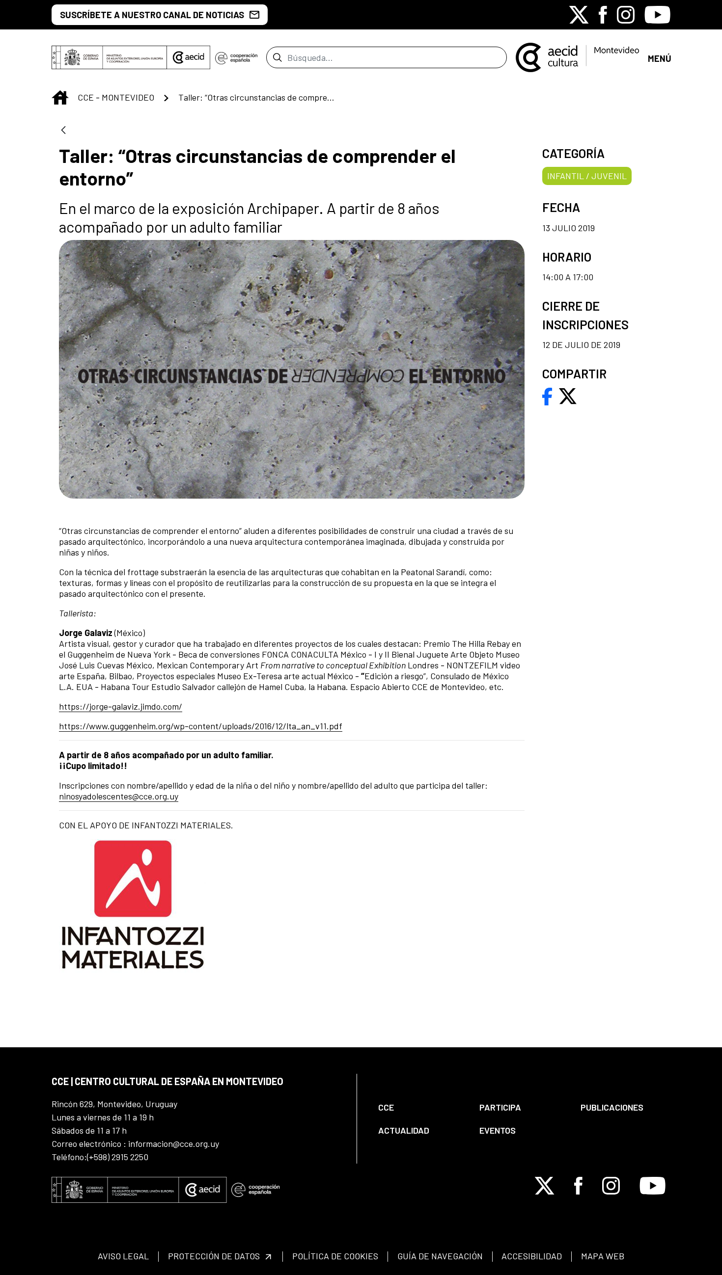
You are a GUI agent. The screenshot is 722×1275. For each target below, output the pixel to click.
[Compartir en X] (568, 395)
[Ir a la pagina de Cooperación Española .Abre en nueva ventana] (236, 57)
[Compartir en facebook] (547, 395)
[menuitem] (420, 1107)
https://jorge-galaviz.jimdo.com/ (120, 706)
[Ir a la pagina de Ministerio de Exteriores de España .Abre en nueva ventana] (109, 57)
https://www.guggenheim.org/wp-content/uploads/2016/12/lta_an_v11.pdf (200, 725)
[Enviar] (277, 57)
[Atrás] (63, 130)
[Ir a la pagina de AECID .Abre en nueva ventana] (188, 57)
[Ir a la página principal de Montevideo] (577, 56)
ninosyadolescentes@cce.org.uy (118, 796)
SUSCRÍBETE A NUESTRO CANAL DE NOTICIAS (152, 14)
